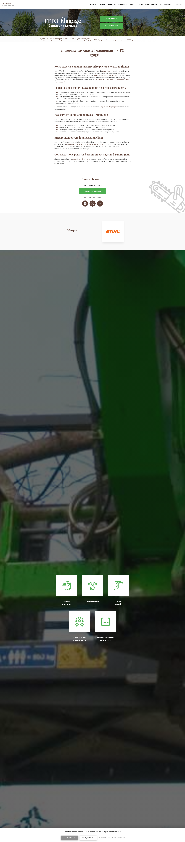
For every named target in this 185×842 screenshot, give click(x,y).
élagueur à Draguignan (109, 107)
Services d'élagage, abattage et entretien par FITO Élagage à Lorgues (68, 38)
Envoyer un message (92, 191)
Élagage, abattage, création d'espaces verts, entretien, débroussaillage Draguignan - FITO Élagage (72, 40)
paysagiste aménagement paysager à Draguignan (85, 144)
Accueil (93, 4)
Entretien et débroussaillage (150, 4)
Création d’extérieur (126, 4)
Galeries (167, 4)
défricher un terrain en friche (105, 75)
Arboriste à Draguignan (68, 127)
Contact (179, 4)
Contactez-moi (111, 26)
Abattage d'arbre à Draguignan (71, 130)
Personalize (105, 838)
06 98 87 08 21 (112, 19)
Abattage (112, 4)
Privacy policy (119, 838)
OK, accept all (70, 838)
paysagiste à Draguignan (81, 159)
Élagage (102, 4)
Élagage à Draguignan (67, 125)
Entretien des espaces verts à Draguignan (75, 132)
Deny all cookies (88, 838)
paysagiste (106, 71)
